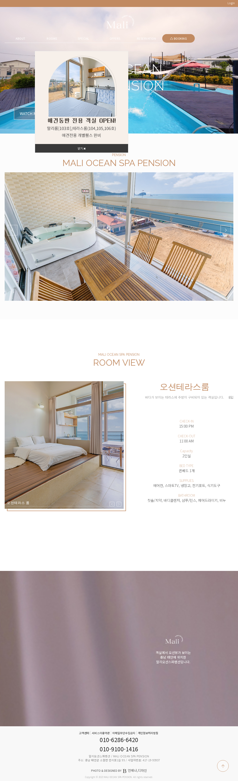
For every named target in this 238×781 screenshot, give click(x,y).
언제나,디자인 (137, 770)
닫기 (80, 148)
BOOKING (180, 38)
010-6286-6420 (119, 740)
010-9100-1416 (119, 749)
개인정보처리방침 (148, 733)
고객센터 (84, 733)
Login (231, 3)
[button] (226, 230)
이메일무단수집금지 (123, 733)
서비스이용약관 (101, 733)
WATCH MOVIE (32, 113)
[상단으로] (223, 766)
